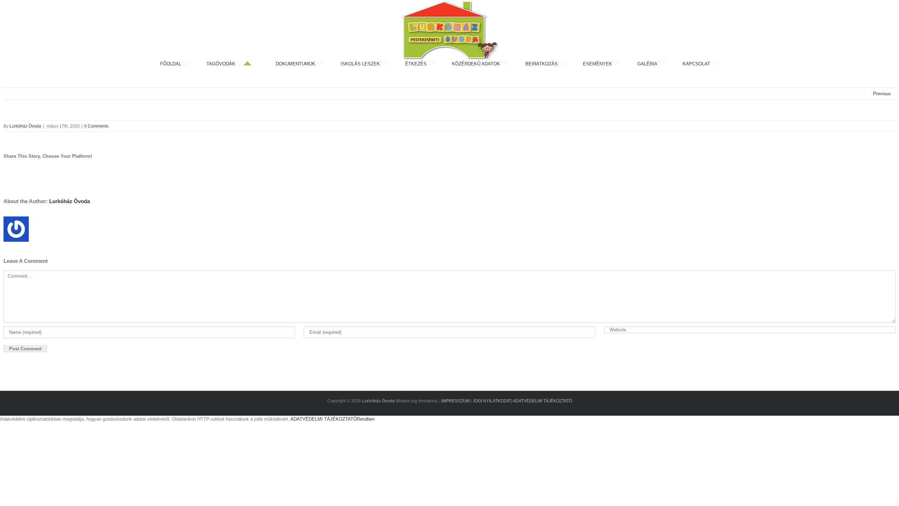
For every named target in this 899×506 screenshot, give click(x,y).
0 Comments (96, 126)
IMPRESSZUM (455, 400)
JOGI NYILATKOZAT (492, 400)
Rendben (366, 419)
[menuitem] (182, 63)
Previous (882, 93)
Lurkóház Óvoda (25, 126)
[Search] (737, 63)
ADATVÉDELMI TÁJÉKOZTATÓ (542, 400)
